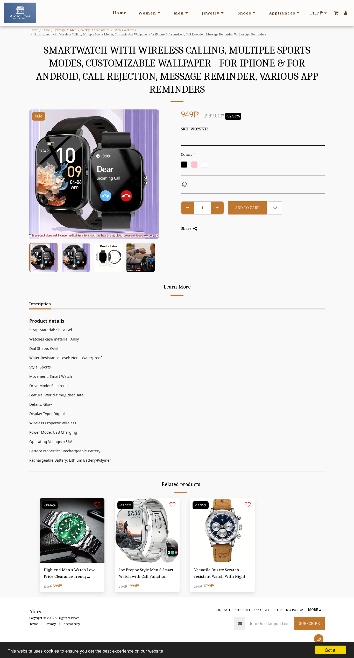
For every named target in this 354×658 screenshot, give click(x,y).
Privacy (51, 624)
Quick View (72, 550)
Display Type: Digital (47, 413)
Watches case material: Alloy (54, 339)
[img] (72, 530)
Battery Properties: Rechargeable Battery (64, 450)
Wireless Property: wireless (52, 422)
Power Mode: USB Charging (53, 432)
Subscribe (309, 623)
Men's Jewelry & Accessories (89, 30)
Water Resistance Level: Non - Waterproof (65, 357)
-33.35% (201, 505)
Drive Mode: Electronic (48, 385)
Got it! (331, 650)
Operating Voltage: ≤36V (50, 441)
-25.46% (50, 505)
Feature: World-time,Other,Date (56, 395)
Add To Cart (73, 560)
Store (46, 30)
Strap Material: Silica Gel (50, 329)
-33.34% (125, 505)
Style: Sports (40, 367)
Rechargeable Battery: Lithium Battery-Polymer (70, 460)
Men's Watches (125, 30)
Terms (33, 624)
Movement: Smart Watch (50, 376)
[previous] (37, 174)
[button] (336, 13)
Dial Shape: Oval (43, 348)
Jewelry (60, 30)
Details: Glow (40, 404)
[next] (150, 174)
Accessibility (71, 624)
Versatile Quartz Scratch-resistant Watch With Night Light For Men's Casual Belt (219, 573)
